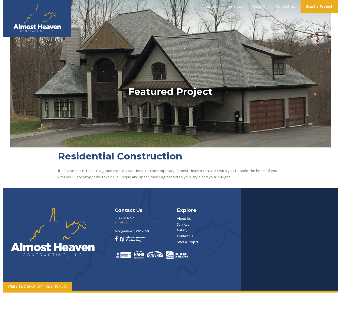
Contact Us (285, 6)
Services (235, 6)
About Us (209, 6)
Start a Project (319, 6)
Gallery (259, 6)
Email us (121, 222)
